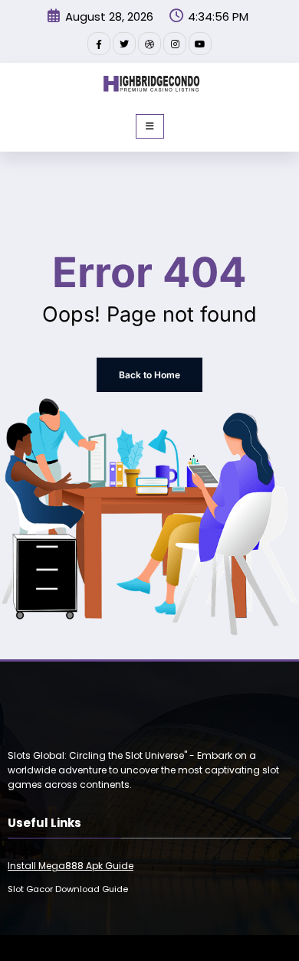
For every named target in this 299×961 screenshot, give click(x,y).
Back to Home (149, 375)
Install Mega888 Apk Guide (70, 865)
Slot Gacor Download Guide (68, 889)
